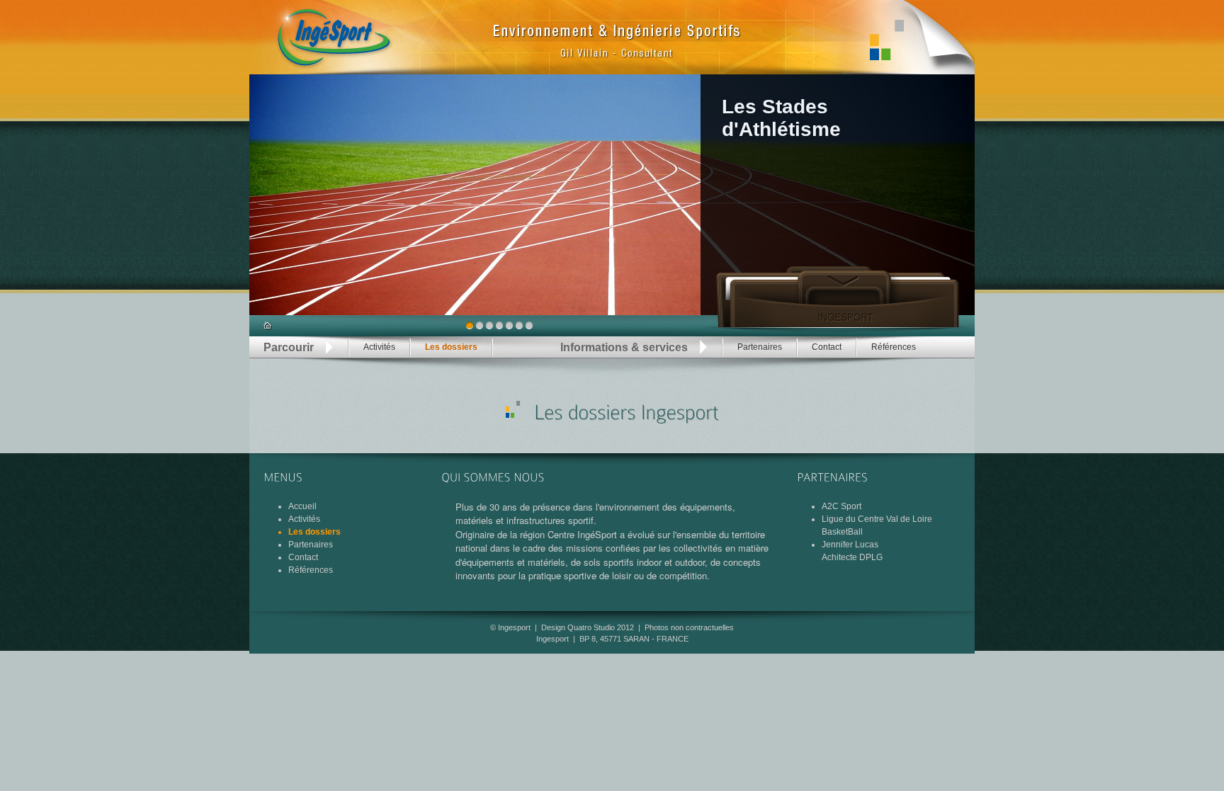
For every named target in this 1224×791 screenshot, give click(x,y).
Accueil (302, 506)
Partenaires (759, 347)
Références (893, 347)
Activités (379, 347)
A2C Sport (841, 506)
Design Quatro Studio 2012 (587, 627)
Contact (827, 347)
